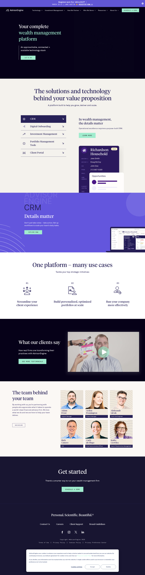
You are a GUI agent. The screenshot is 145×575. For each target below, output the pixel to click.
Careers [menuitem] (59, 524)
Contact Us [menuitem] (45, 524)
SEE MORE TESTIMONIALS (32, 361)
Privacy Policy (59, 542)
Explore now (33, 232)
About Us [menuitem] (113, 10)
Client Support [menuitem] (76, 524)
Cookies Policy (75, 542)
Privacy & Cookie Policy (84, 556)
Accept (92, 567)
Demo (130, 10)
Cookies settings (76, 567)
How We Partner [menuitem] (73, 10)
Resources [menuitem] (102, 10)
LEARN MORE (87, 135)
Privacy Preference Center (95, 542)
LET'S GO (28, 57)
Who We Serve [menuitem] (88, 10)
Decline (108, 567)
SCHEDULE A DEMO (72, 489)
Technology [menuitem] (36, 10)
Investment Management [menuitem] (54, 10)
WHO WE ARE (19, 425)
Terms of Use (44, 542)
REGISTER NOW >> (86, 4)
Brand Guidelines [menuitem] (97, 524)
